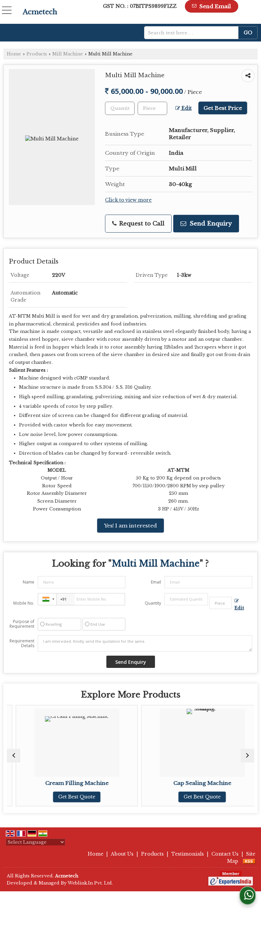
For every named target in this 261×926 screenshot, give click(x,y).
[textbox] (193, 32)
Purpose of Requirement (22, 624)
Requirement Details (22, 643)
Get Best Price (223, 108)
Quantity (153, 603)
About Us (122, 854)
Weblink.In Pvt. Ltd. (90, 883)
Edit (186, 108)
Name (28, 582)
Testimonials (187, 854)
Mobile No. (23, 603)
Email (156, 582)
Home (14, 53)
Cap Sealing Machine (193, 783)
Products (37, 53)
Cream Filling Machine (68, 783)
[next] (247, 755)
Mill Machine (67, 53)
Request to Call (140, 223)
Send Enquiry (210, 223)
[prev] (13, 755)
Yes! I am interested (130, 525)
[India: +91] (47, 599)
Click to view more (128, 200)
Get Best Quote (68, 797)
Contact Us (225, 854)
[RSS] (249, 861)
